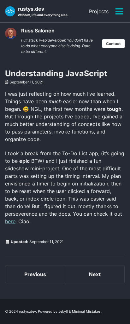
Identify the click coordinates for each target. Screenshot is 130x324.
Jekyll (63, 311)
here (10, 221)
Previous (35, 274)
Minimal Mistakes (86, 311)
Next (95, 274)
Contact (113, 43)
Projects (99, 11)
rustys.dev (43, 11)
